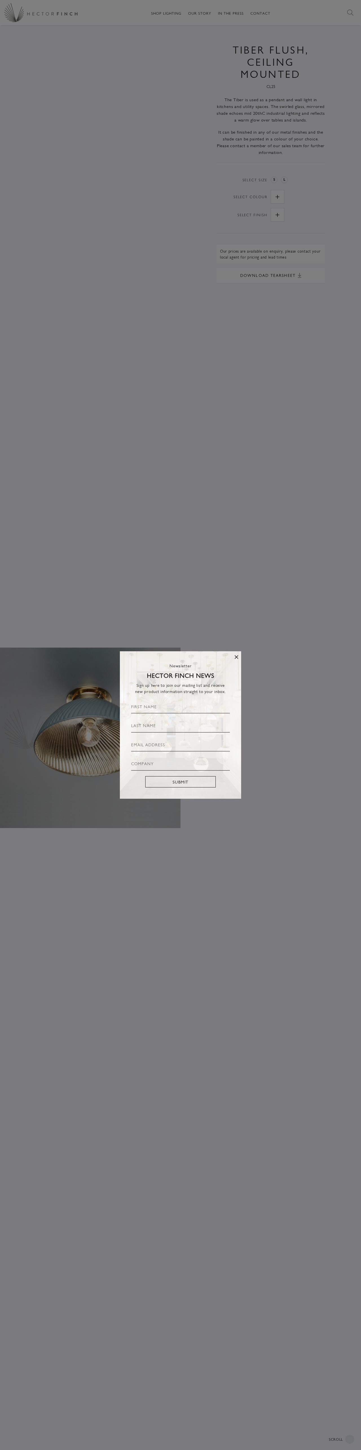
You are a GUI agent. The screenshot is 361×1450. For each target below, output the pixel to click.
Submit (180, 782)
